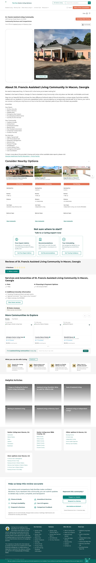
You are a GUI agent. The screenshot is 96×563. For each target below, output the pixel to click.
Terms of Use (18, 550)
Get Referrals (53, 538)
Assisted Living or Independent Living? (76, 409)
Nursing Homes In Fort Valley (15, 469)
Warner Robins (11, 437)
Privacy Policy (39, 546)
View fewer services (14, 302)
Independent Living (71, 439)
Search (86, 350)
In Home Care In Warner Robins (15, 467)
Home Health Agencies (72, 441)
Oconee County (41, 447)
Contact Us (68, 546)
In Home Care (69, 437)
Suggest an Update (74, 497)
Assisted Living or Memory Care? (48, 408)
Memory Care (27, 24)
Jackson (9, 441)
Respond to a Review (74, 501)
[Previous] (85, 315)
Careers (67, 544)
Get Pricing (19, 184)
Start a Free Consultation (81, 7)
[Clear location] (81, 351)
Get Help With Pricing (83, 19)
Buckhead (10, 445)
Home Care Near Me (85, 541)
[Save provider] (89, 13)
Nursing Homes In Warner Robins (16, 463)
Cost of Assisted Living (74, 387)
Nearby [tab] (7, 319)
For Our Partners (54, 540)
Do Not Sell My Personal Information (39, 549)
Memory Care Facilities (71, 443)
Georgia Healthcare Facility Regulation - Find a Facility (22, 156)
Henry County (40, 438)
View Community (11, 221)
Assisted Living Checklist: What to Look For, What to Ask (47, 388)
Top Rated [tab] (15, 319)
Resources (38, 538)
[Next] (89, 315)
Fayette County (40, 445)
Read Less (32, 359)
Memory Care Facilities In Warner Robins (17, 465)
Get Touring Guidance (71, 253)
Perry (9, 439)
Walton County (40, 441)
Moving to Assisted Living (16, 408)
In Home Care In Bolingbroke (15, 458)
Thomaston (10, 443)
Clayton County (40, 443)
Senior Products (39, 540)
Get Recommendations (48, 253)
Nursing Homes (70, 435)
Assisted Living (17, 24)
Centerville (10, 435)
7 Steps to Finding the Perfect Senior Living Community (18, 388)
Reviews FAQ (68, 542)
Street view (42, 76)
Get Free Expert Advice (24, 253)
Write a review (13, 271)
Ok (86, 561)
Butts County (40, 436)
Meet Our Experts (70, 532)
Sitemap (37, 542)
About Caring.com (70, 530)
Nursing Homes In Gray (13, 460)
